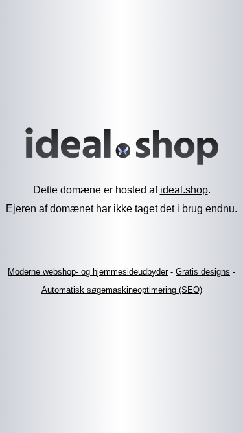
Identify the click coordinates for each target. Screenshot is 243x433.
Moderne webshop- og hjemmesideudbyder (88, 272)
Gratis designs (203, 272)
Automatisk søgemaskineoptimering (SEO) (121, 290)
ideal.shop (184, 189)
